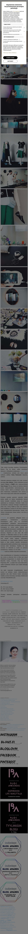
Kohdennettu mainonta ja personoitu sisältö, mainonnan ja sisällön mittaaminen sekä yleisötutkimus (12, 31)
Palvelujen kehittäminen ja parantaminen (11, 34)
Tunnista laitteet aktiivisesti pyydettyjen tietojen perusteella (12, 42)
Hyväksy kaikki (10, 57)
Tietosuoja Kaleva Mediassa (9, 52)
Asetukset (10, 61)
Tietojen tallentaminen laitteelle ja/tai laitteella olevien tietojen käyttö (12, 27)
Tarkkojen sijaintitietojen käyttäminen (10, 39)
